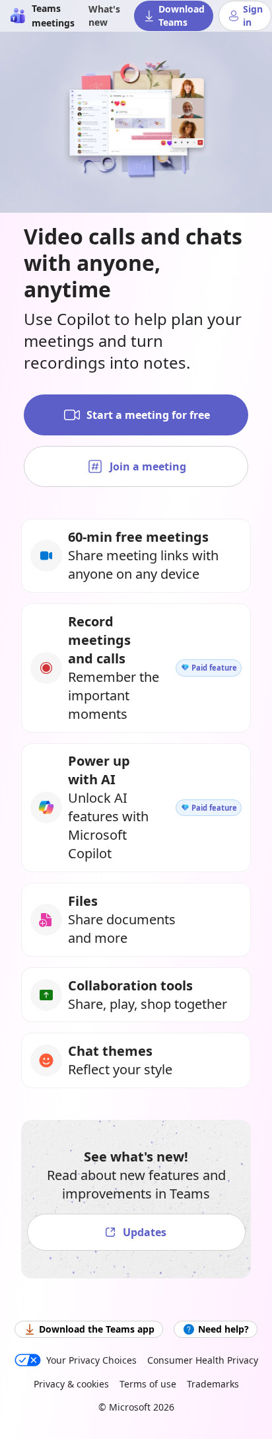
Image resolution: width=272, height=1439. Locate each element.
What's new (104, 15)
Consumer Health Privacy (202, 1360)
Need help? (223, 1329)
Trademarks (213, 1384)
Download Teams (181, 15)
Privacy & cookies (71, 1384)
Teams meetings (53, 15)
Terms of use (147, 1384)
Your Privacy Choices (91, 1360)
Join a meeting (148, 466)
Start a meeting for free (148, 415)
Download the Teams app (96, 1329)
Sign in (253, 15)
